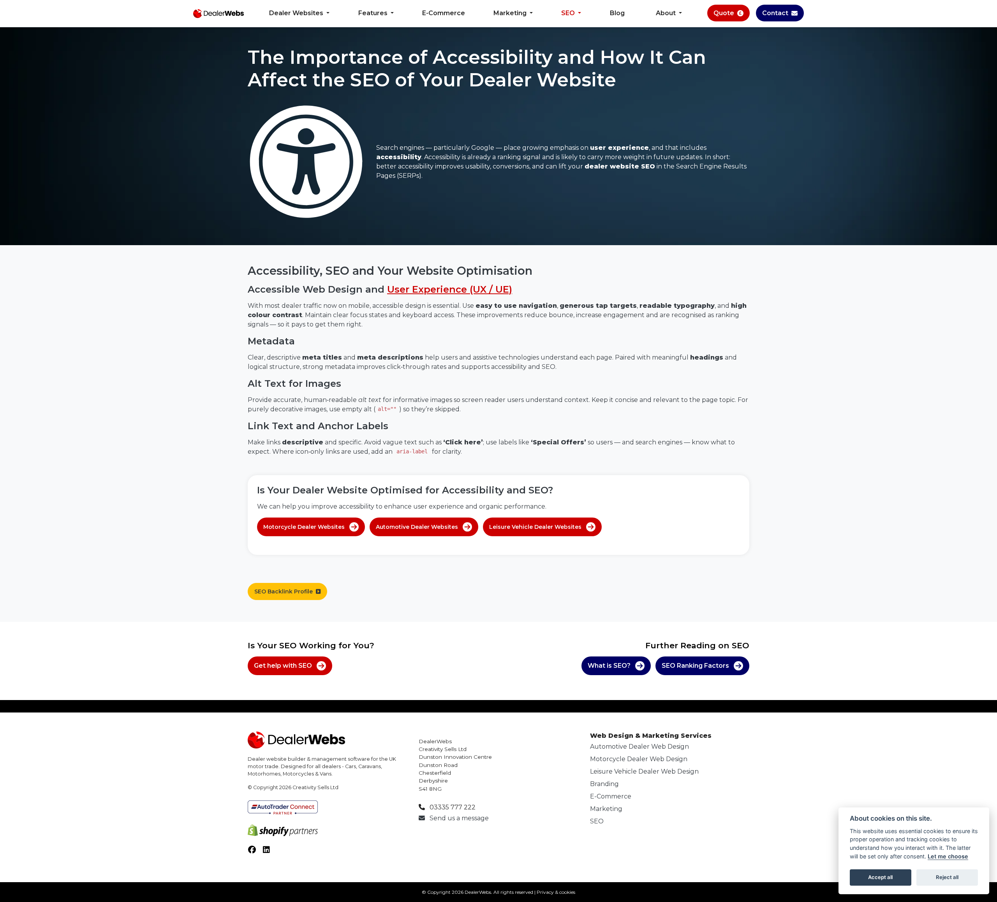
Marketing (510, 13)
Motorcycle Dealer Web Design (638, 759)
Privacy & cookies (556, 892)
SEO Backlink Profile (283, 591)
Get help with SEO (283, 665)
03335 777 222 (452, 807)
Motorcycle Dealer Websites (304, 526)
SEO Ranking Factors (695, 665)
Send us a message (458, 818)
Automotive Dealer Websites (417, 526)
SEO (568, 13)
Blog (617, 13)
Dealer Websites (297, 13)
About (666, 13)
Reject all (947, 877)
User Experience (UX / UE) (449, 289)
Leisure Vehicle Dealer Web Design (644, 771)
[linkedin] (269, 851)
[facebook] (255, 851)
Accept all (880, 877)
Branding (604, 784)
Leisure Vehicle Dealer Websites (535, 526)
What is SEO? (609, 665)
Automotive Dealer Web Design (639, 746)
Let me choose (948, 856)
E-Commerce (443, 13)
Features (373, 13)
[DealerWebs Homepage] (218, 13)
